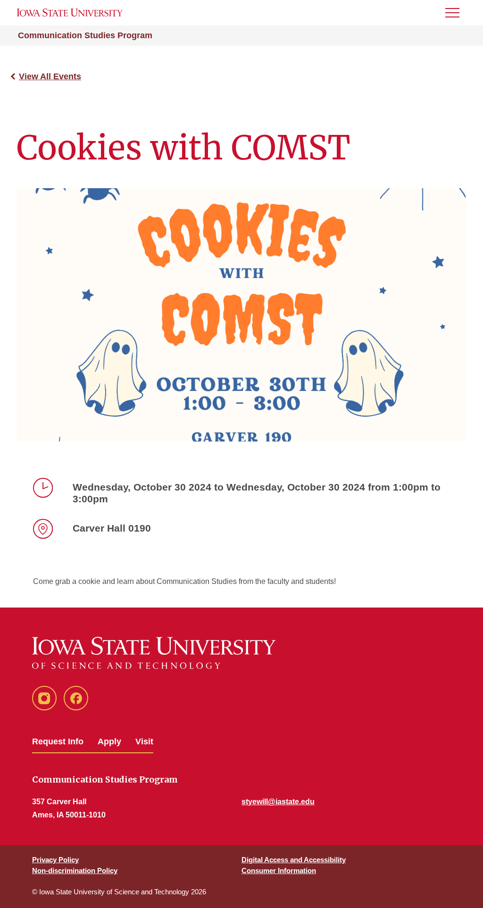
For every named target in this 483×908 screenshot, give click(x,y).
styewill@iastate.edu (278, 802)
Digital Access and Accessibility (294, 860)
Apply (109, 741)
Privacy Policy (55, 860)
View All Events (50, 76)
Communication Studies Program (85, 35)
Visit (144, 741)
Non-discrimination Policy (74, 870)
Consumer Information (279, 870)
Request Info (57, 741)
